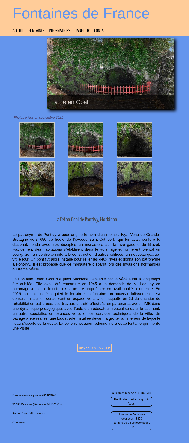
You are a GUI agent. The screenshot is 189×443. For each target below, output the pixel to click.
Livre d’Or (82, 31)
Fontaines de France (81, 13)
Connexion (19, 422)
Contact (100, 31)
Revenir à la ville (94, 348)
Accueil (18, 31)
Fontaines (36, 31)
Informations (59, 31)
